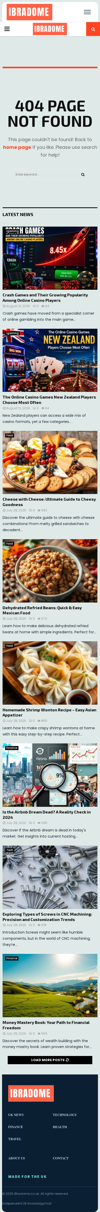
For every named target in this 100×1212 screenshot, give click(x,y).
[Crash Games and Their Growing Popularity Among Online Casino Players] (50, 258)
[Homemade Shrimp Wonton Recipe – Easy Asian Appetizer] (50, 673)
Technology (65, 1114)
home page (17, 147)
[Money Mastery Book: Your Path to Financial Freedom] (50, 985)
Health (60, 1126)
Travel (15, 1138)
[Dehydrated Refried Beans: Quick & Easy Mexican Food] (50, 571)
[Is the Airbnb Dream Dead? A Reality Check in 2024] (50, 775)
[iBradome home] (29, 12)
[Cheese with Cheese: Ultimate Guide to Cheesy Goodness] (50, 462)
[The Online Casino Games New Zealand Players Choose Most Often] (50, 360)
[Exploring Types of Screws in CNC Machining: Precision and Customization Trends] (50, 877)
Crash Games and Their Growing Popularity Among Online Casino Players (45, 297)
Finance (11, 748)
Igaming (12, 231)
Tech (9, 850)
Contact (61, 1158)
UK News (16, 1114)
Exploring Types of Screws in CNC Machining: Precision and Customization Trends (47, 917)
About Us (16, 1158)
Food (9, 435)
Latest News (18, 214)
